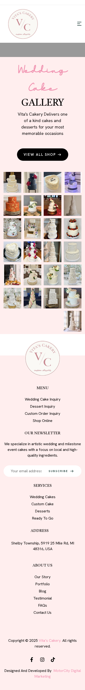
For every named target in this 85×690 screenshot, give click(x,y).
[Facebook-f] (31, 659)
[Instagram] (42, 659)
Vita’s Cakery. (50, 640)
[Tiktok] (53, 659)
